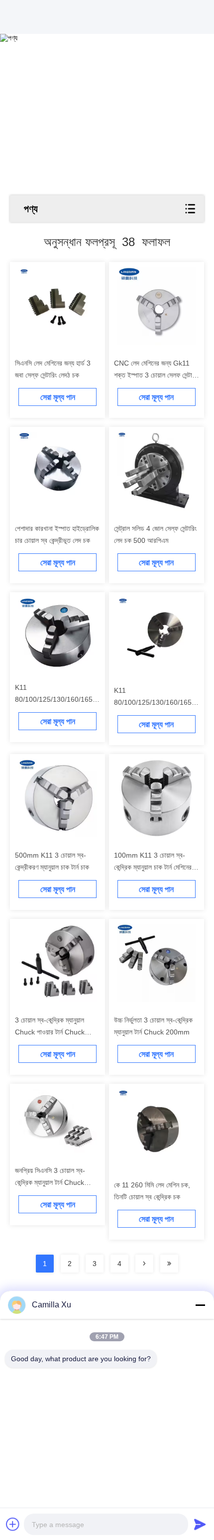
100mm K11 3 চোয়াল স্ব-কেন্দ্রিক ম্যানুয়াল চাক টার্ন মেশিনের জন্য (153, 867)
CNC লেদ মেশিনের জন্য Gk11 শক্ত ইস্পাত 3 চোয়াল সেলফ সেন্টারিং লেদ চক (156, 375)
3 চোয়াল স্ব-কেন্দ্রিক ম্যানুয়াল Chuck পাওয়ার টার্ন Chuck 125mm (50, 1032)
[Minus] (200, 1305)
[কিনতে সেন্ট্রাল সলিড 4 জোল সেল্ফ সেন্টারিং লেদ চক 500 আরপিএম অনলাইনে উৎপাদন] (156, 471)
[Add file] (13, 1524)
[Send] (200, 1524)
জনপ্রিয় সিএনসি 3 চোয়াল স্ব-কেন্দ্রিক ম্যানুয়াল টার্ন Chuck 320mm (50, 1182)
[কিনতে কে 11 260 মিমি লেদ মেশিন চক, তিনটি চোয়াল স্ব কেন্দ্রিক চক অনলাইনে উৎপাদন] (156, 1128)
